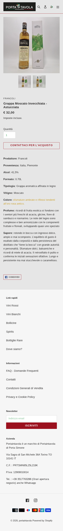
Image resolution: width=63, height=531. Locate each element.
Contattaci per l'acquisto (31, 145)
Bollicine (11, 322)
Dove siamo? (14, 349)
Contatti (11, 379)
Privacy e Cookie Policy (20, 396)
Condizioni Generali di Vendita (24, 388)
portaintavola (25, 520)
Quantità (8, 129)
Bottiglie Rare (14, 340)
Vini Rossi (12, 305)
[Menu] (58, 6)
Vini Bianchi (13, 314)
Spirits (10, 331)
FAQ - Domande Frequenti (22, 370)
